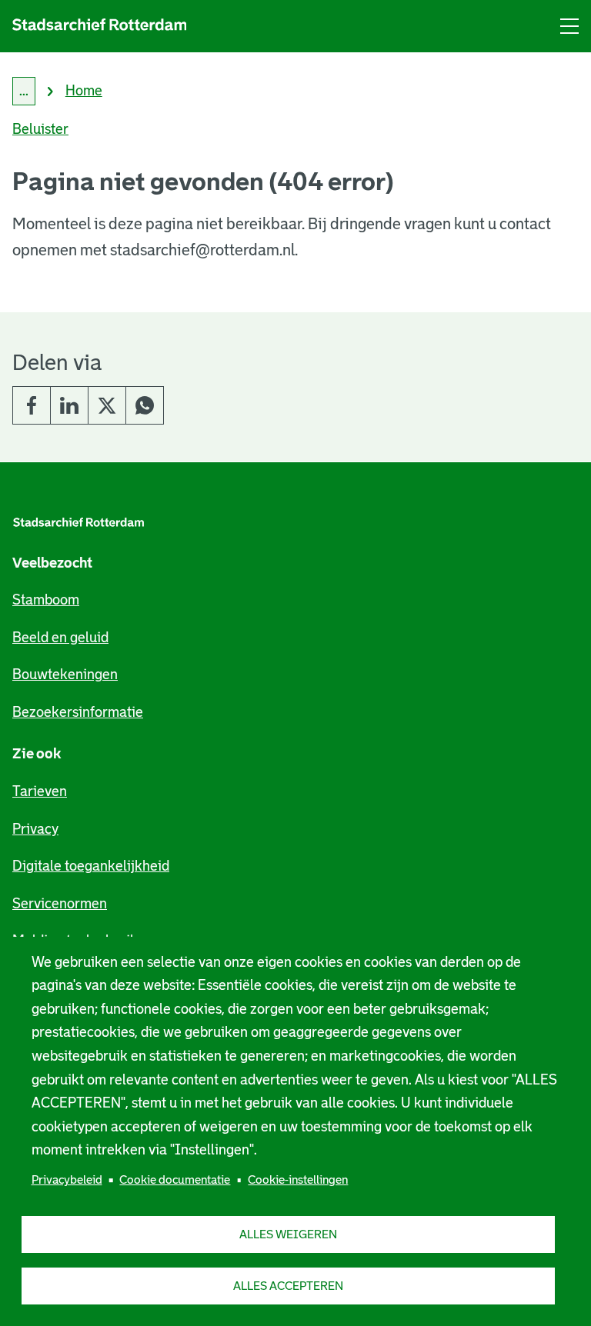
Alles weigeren (288, 1234)
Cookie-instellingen (298, 1179)
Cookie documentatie (174, 1179)
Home (83, 90)
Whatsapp (144, 405)
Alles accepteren (288, 1285)
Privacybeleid (67, 1179)
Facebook (31, 405)
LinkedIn (69, 405)
